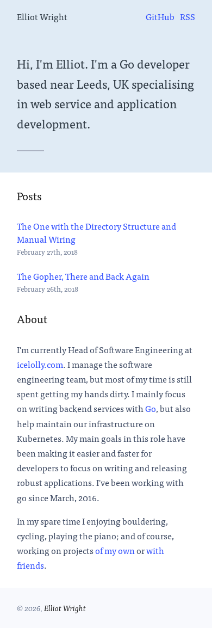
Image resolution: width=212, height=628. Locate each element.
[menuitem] (160, 16)
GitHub (160, 16)
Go (150, 408)
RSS (187, 16)
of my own (115, 550)
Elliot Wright (42, 16)
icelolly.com (40, 364)
